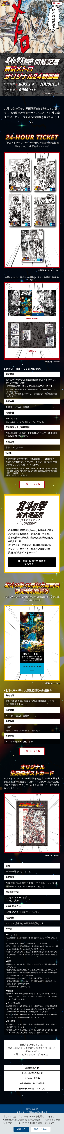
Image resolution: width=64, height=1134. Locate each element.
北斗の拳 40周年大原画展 (32, 562)
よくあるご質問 (31, 1078)
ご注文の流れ (31, 1068)
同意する (21, 1129)
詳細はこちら (40, 1129)
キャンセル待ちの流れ (31, 1073)
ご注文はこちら (31, 484)
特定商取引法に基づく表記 (31, 1083)
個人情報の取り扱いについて (31, 1088)
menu (57, 3)
